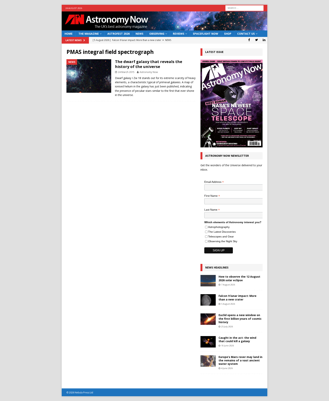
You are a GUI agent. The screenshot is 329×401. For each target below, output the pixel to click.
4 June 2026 (227, 368)
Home (69, 33)
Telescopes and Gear (221, 236)
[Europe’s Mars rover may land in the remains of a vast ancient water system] (208, 361)
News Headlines (216, 267)
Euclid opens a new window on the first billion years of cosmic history (240, 318)
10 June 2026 (227, 345)
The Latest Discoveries (222, 231)
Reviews (178, 33)
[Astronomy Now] (164, 28)
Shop (227, 33)
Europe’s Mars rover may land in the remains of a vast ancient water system (240, 360)
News (139, 33)
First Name (212, 196)
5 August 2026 (228, 303)
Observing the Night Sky (222, 241)
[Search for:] (244, 8)
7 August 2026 (228, 284)
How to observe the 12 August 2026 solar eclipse (239, 278)
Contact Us (246, 33)
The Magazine (88, 33)
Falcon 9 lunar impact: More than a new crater (237, 297)
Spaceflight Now (205, 33)
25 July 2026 (227, 326)
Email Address (214, 182)
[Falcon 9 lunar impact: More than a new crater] (208, 300)
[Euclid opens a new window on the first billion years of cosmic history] (208, 319)
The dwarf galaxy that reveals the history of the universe (148, 64)
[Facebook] (249, 40)
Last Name (212, 210)
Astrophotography (219, 226)
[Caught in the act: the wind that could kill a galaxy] (208, 341)
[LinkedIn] (264, 40)
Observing (156, 33)
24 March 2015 (126, 72)
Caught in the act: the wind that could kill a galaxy (237, 339)
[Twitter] (256, 40)
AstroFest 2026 (118, 33)
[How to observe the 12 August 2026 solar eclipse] (208, 280)
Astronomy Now (149, 72)
